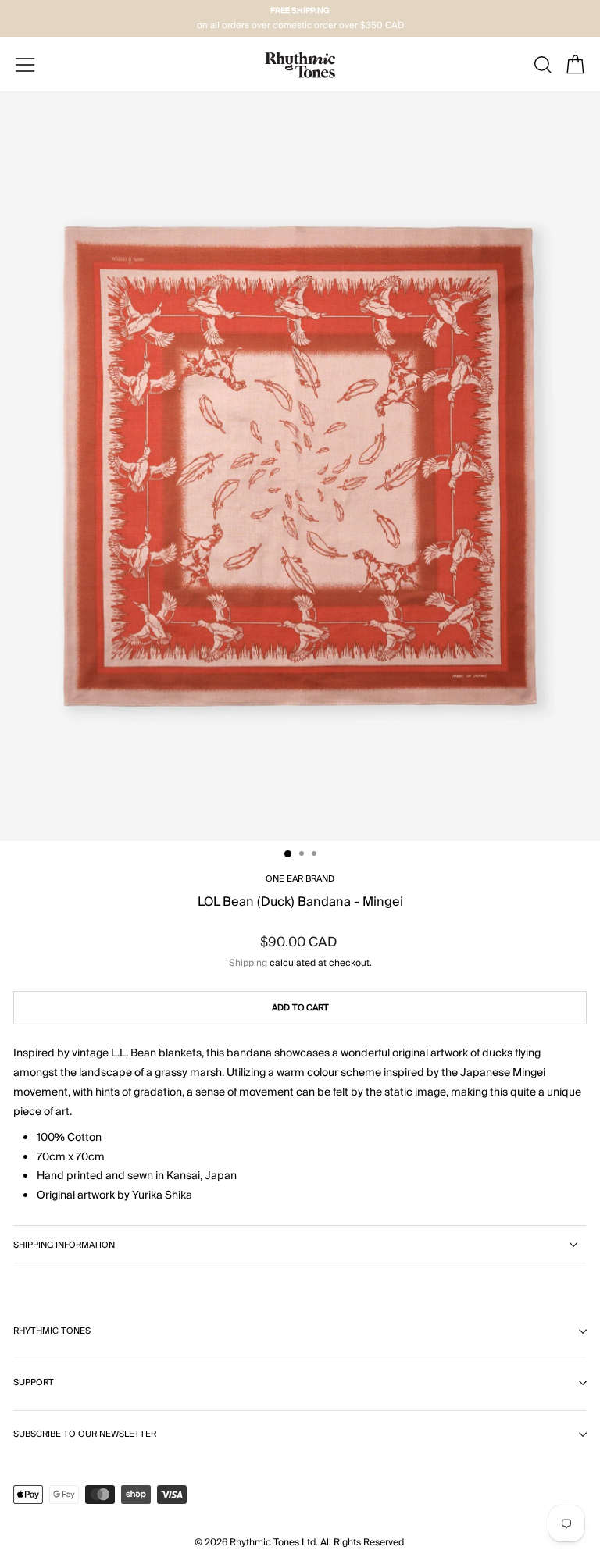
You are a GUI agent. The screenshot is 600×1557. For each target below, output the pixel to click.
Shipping (248, 963)
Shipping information (64, 1245)
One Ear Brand (300, 878)
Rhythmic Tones (52, 1331)
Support (33, 1382)
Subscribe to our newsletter (84, 1434)
